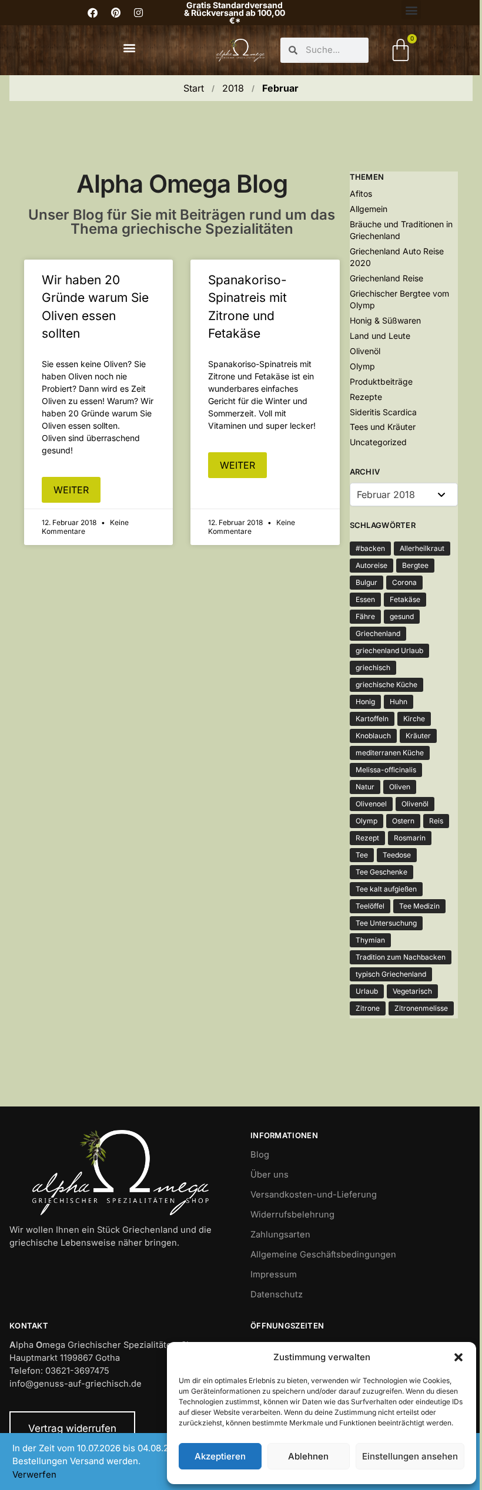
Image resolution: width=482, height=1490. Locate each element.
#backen (370, 548)
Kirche (414, 718)
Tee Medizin (419, 906)
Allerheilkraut (422, 548)
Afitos (361, 194)
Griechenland (378, 633)
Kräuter (418, 735)
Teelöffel (370, 906)
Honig (365, 701)
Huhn (398, 701)
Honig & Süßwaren (385, 320)
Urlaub (367, 991)
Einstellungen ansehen (410, 1456)
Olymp (362, 366)
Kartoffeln (372, 718)
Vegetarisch (412, 991)
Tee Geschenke (381, 871)
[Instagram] (139, 13)
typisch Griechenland (391, 974)
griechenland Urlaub (389, 650)
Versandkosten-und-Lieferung (313, 1194)
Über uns (269, 1174)
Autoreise (371, 565)
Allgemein (368, 209)
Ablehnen (308, 1456)
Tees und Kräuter (383, 427)
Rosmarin (410, 837)
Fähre (365, 616)
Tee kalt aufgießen (386, 888)
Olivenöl (365, 351)
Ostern (403, 820)
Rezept (367, 837)
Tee (362, 854)
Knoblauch (373, 735)
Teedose (397, 854)
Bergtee (415, 565)
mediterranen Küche (390, 752)
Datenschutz (276, 1294)
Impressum (273, 1274)
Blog (259, 1154)
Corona (404, 582)
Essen (365, 599)
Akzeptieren (220, 1456)
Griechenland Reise (386, 278)
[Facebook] (93, 13)
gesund (402, 616)
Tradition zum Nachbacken (401, 957)
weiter (71, 490)
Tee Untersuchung (386, 923)
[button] (458, 1357)
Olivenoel (371, 803)
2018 (233, 88)
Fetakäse (405, 599)
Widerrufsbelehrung (292, 1214)
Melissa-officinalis (386, 769)
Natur (365, 786)
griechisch (373, 667)
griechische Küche (386, 684)
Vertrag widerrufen (72, 1428)
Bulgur (366, 582)
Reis (436, 820)
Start (193, 88)
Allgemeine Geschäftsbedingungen (323, 1254)
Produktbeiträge (381, 381)
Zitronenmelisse (421, 1008)
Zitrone (368, 1008)
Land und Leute (380, 336)
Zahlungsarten (280, 1234)
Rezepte (366, 397)
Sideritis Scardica (383, 412)
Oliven (399, 786)
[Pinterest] (116, 13)
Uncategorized (378, 442)
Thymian (370, 940)
